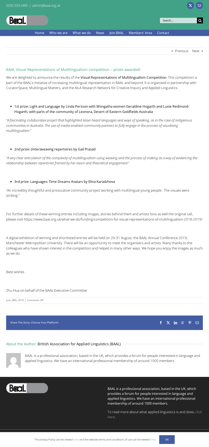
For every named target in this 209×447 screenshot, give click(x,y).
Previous (181, 51)
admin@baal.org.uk (46, 5)
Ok (167, 439)
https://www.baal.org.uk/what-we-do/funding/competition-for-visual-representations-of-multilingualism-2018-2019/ (113, 219)
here (76, 439)
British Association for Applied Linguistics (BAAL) (79, 343)
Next (195, 51)
